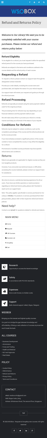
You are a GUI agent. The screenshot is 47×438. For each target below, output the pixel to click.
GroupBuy (9, 243)
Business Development (10, 341)
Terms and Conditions (10, 379)
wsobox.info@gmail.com (18, 395)
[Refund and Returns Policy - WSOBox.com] (23, 11)
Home (9, 224)
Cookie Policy (7, 368)
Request (9, 229)
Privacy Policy (7, 376)
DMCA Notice (7, 371)
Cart (8, 247)
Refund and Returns (9, 373)
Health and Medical (9, 349)
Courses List (11, 238)
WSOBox (10, 196)
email (13, 210)
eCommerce (7, 344)
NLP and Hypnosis (9, 352)
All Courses (11, 233)
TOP (23, 413)
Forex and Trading (8, 347)
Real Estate (6, 355)
